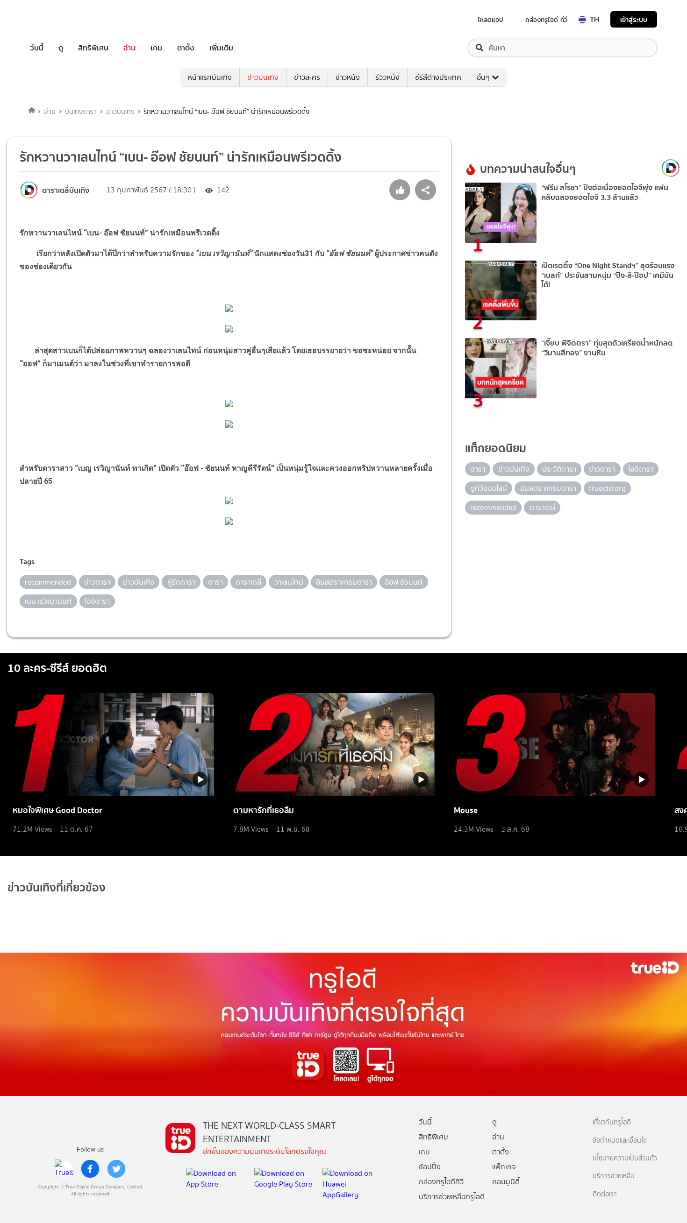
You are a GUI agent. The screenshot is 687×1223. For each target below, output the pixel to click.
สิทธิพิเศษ (93, 48)
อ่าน (129, 48)
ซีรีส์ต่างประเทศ (438, 77)
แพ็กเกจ (504, 1166)
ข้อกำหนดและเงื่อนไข (620, 1140)
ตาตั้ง (185, 48)
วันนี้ (36, 48)
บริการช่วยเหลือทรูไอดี (452, 1196)
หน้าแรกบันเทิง (210, 77)
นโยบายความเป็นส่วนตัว (625, 1158)
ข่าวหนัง (348, 77)
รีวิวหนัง (387, 77)
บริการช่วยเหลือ (613, 1176)
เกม (156, 48)
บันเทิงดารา (81, 111)
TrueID (58, 19)
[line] (64, 1168)
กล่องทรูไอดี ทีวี (546, 19)
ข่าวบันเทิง (263, 77)
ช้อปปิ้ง (430, 1166)
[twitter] (116, 1168)
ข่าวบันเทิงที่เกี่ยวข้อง (56, 887)
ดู (60, 48)
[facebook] (90, 1168)
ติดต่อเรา (605, 1194)
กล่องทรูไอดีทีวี (441, 1181)
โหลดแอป (490, 19)
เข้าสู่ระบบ (633, 19)
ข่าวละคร (307, 77)
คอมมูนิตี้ (506, 1181)
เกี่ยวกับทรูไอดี (612, 1122)
